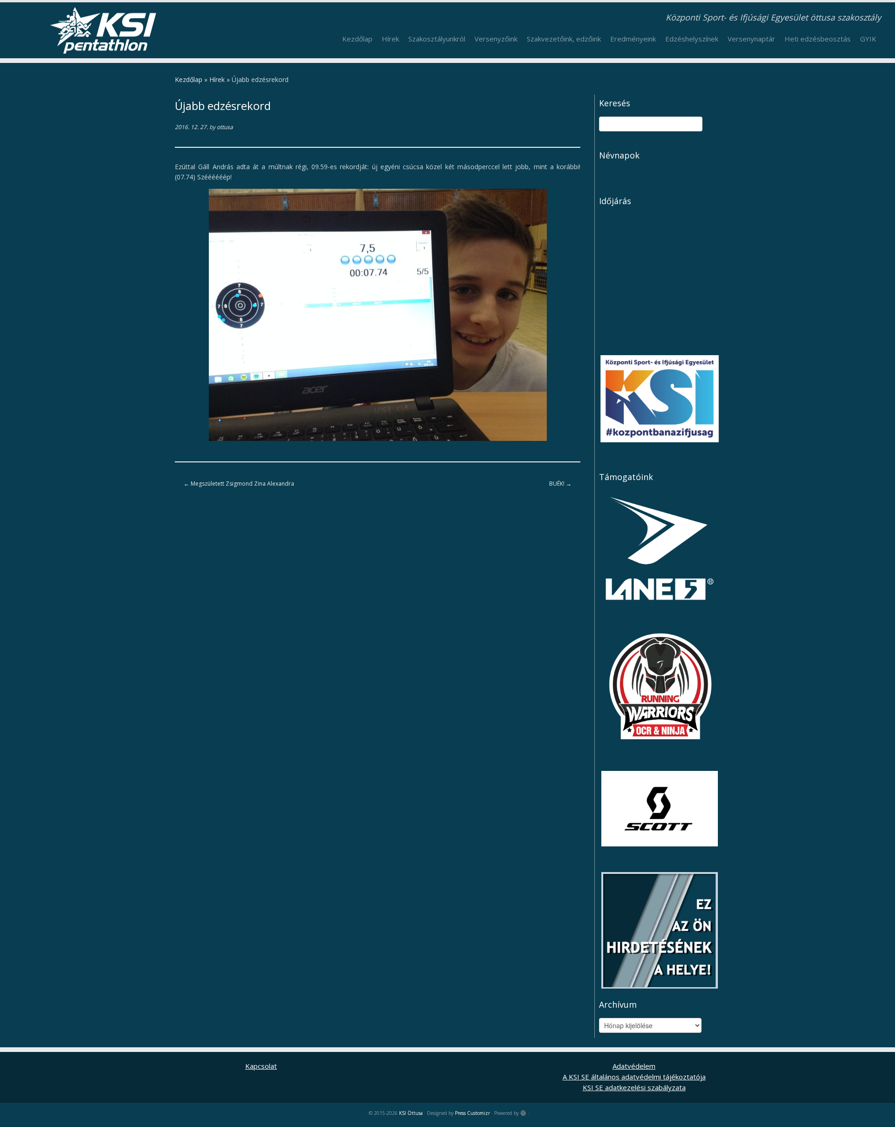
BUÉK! (560, 484)
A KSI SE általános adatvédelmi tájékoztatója (634, 1076)
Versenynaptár (751, 38)
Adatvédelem (634, 1066)
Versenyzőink (496, 38)
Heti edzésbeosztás (818, 38)
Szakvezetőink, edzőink (564, 38)
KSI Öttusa (411, 1113)
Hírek (390, 38)
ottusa (225, 127)
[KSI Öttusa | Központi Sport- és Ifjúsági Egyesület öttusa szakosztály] (103, 30)
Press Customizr (472, 1113)
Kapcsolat (261, 1066)
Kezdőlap (357, 38)
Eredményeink (633, 38)
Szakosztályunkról (436, 38)
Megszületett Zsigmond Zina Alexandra (239, 484)
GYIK (868, 38)
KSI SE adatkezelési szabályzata (634, 1087)
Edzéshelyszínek (691, 38)
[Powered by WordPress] (523, 1111)
